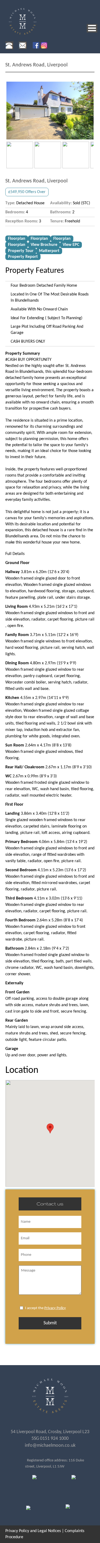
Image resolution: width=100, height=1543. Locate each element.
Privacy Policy (55, 1308)
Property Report (23, 257)
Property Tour (21, 251)
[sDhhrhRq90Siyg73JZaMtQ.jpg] (50, 110)
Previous (14, 110)
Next (85, 110)
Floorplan (16, 239)
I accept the (45, 1308)
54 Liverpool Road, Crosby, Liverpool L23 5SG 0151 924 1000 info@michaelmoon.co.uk (50, 1439)
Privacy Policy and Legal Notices (33, 1531)
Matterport (49, 251)
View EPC (71, 245)
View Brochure (44, 245)
